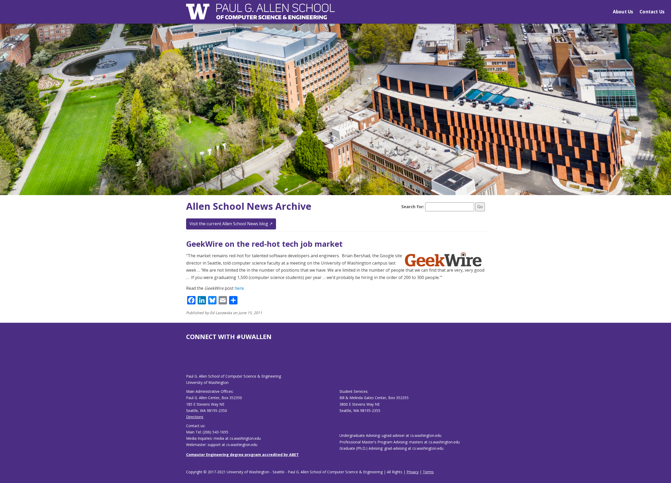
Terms (428, 471)
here (239, 288)
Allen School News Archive (248, 206)
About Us (623, 12)
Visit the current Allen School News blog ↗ (231, 224)
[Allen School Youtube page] (190, 361)
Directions (194, 416)
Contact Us (652, 12)
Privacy (413, 471)
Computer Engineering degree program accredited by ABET (242, 454)
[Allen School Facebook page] (187, 361)
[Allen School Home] (260, 14)
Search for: (412, 207)
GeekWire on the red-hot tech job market (264, 244)
